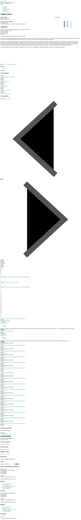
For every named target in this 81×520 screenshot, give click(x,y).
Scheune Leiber (4, 323)
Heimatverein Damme (7, 487)
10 (1, 290)
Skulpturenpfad (6, 11)
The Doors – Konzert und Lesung (11, 282)
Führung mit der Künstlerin (6, 90)
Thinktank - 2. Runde (5, 81)
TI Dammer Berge (6, 488)
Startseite (5, 6)
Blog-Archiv (3, 459)
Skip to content (4, 1)
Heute (2, 179)
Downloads (5, 9)
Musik (4, 68)
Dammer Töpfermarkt (7, 483)
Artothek (5, 7)
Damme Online (6, 484)
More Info (3, 329)
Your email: (3, 432)
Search (2, 464)
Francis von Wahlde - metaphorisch (8, 76)
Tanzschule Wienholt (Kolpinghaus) (10, 64)
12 (1, 292)
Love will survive (4, 85)
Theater (4, 326)
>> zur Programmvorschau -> (6, 93)
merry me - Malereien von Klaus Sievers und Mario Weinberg (17, 276)
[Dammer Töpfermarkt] (5, 449)
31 (1, 275)
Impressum (3, 516)
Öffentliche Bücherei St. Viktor (9, 486)
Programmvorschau (7, 8)
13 (1, 293)
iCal (7, 22)
